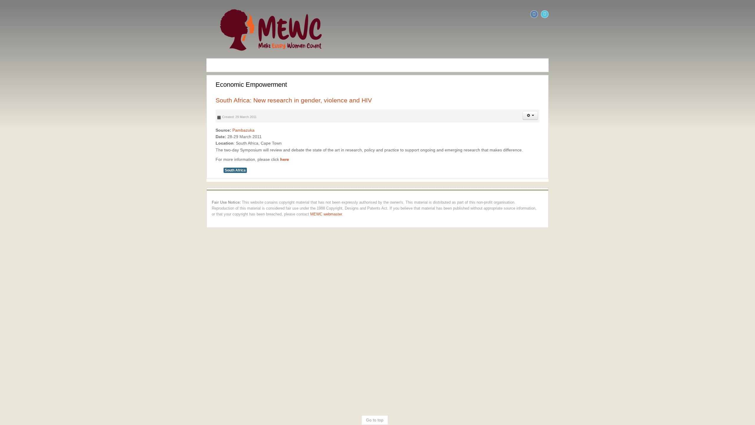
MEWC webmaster (22, 208)
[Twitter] (750, 14)
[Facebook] (739, 14)
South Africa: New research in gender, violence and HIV (89, 100)
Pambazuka (38, 130)
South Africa (30, 170)
